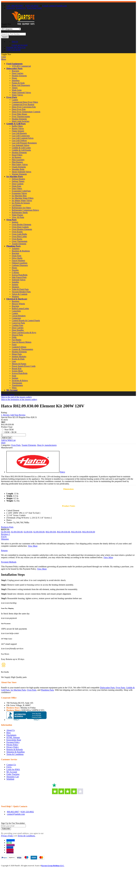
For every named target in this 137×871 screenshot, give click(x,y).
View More (32, 546)
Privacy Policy (12, 747)
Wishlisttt (10, 779)
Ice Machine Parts (14, 176)
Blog (8, 733)
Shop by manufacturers (47, 445)
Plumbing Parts (13, 246)
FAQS (4, 537)
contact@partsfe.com (16, 814)
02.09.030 (28, 532)
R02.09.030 (76, 532)
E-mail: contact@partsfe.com (54, 6)
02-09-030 (5, 532)
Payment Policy (13, 742)
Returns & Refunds (14, 749)
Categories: (6, 445)
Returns (4, 550)
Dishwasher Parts (14, 68)
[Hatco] (32, 472)
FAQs (9, 767)
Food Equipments (14, 64)
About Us (10, 8)
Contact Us (21, 8)
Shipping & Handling (15, 752)
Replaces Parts (7, 527)
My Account (12, 390)
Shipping (5, 539)
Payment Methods (8, 562)
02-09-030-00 (17, 532)
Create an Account (19, 45)
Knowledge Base (13, 740)
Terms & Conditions (15, 754)
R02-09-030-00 (63, 532)
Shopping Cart (12, 777)
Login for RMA (13, 769)
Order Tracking (12, 774)
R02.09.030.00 (88, 532)
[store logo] (23, 24)
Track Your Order (34, 8)
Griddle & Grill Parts (16, 124)
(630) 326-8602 (31, 6)
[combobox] (13, 34)
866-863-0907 (13, 812)
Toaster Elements (29, 445)
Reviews (5, 534)
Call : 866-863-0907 (15, 6)
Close (3, 57)
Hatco (62, 472)
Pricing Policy (12, 745)
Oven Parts (11, 220)
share (3, 443)
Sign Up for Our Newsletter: (13, 823)
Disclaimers (11, 735)
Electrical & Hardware (16, 299)
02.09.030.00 (39, 532)
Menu (3, 59)
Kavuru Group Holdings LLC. (52, 866)
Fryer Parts (11, 97)
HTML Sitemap (13, 737)
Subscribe (6, 829)
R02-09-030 (51, 532)
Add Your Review (18, 415)
